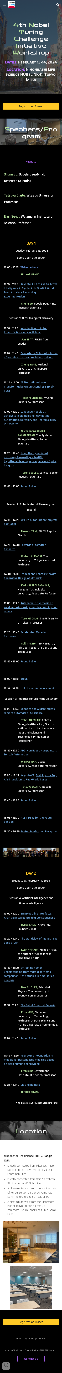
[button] (4, 4)
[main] (31, 47)
